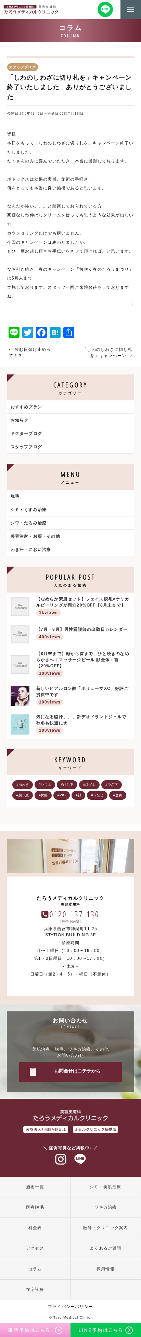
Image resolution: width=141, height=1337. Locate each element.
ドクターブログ (26, 433)
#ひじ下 (67, 784)
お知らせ (20, 420)
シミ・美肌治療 (105, 1186)
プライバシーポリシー (70, 1306)
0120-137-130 (75, 914)
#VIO (61, 795)
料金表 (35, 1227)
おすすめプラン (26, 406)
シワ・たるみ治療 (29, 523)
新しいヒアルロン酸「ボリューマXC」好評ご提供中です (82, 695)
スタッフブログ (26, 446)
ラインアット (80, 1159)
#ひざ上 (89, 784)
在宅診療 (35, 1289)
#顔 (78, 795)
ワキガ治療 (105, 1207)
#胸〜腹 (22, 795)
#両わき (22, 784)
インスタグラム (61, 1159)
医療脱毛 (35, 1207)
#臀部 (43, 795)
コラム (35, 1269)
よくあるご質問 (105, 1248)
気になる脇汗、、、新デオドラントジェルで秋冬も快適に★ (81, 723)
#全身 (117, 795)
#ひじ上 (45, 784)
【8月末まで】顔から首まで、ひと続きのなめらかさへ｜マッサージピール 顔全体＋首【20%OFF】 (82, 663)
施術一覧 (35, 1186)
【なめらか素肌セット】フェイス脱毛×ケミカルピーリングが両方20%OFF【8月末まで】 (82, 606)
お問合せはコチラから (77, 1070)
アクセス (35, 1248)
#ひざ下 (111, 784)
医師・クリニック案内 (105, 1227)
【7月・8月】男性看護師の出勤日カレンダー (82, 633)
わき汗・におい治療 (31, 549)
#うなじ (97, 795)
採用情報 (106, 1269)
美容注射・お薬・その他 (35, 536)
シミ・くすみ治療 (29, 509)
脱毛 (15, 496)
